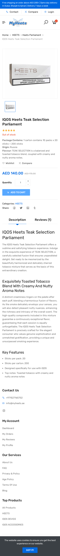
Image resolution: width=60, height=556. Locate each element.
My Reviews (8, 439)
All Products (9, 507)
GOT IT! (30, 550)
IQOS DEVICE (9, 519)
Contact (13, 11)
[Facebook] (14, 208)
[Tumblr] (34, 208)
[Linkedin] (27, 208)
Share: (5, 208)
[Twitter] (21, 208)
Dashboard (8, 428)
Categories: (8, 203)
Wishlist (9, 163)
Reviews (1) (43, 220)
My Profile (7, 445)
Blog (4, 490)
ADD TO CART (17, 192)
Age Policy (8, 479)
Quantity (7, 182)
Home (5, 35)
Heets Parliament (31, 35)
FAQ (4, 468)
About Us (7, 462)
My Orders (7, 434)
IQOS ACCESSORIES (12, 524)
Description (17, 220)
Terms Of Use (9, 484)
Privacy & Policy (11, 473)
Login (50, 11)
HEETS (15, 35)
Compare (33, 11)
